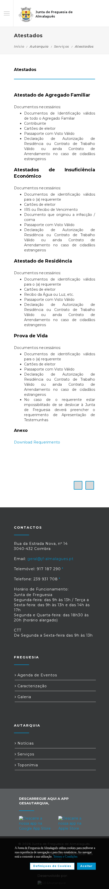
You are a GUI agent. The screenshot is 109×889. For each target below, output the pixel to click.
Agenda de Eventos (36, 675)
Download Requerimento (37, 442)
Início (19, 46)
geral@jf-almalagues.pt (50, 559)
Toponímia (27, 765)
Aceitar (86, 866)
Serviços (61, 46)
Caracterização (31, 686)
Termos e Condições (65, 856)
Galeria (23, 697)
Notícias (25, 743)
